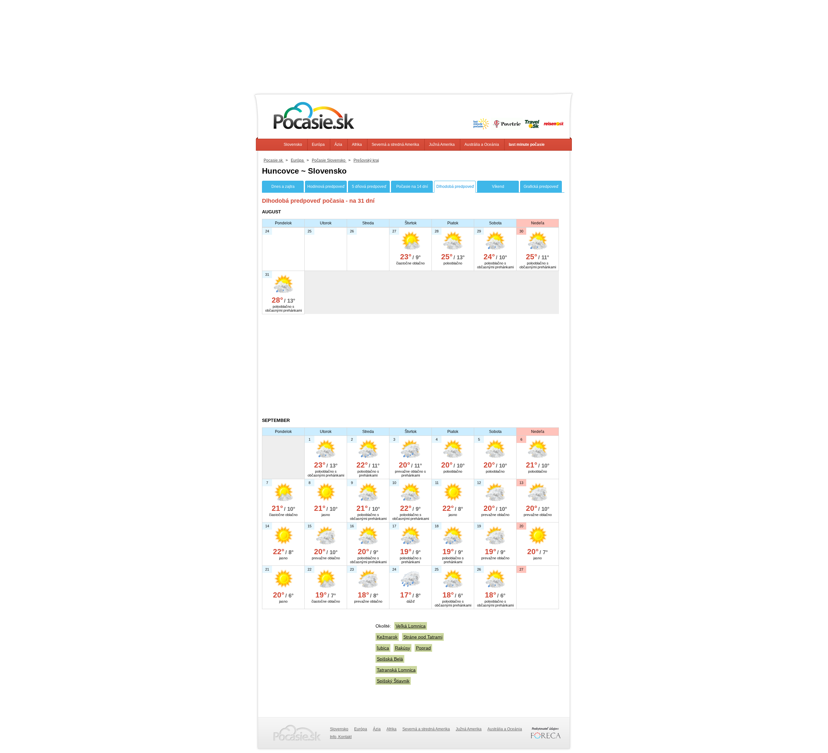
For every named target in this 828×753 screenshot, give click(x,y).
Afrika (357, 144)
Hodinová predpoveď (325, 186)
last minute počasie (527, 144)
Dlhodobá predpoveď (455, 186)
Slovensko (293, 144)
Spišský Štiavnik (393, 680)
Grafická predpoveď (541, 186)
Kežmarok (387, 637)
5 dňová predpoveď (369, 186)
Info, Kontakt (341, 737)
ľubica (383, 648)
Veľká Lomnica (411, 626)
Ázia (338, 144)
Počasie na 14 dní (412, 186)
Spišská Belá (390, 659)
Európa (318, 144)
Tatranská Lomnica (396, 669)
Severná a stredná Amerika (395, 144)
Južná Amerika (442, 144)
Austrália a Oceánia (481, 144)
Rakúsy (402, 648)
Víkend (498, 186)
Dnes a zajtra (283, 186)
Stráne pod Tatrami (422, 637)
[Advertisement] (414, 45)
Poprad (423, 648)
